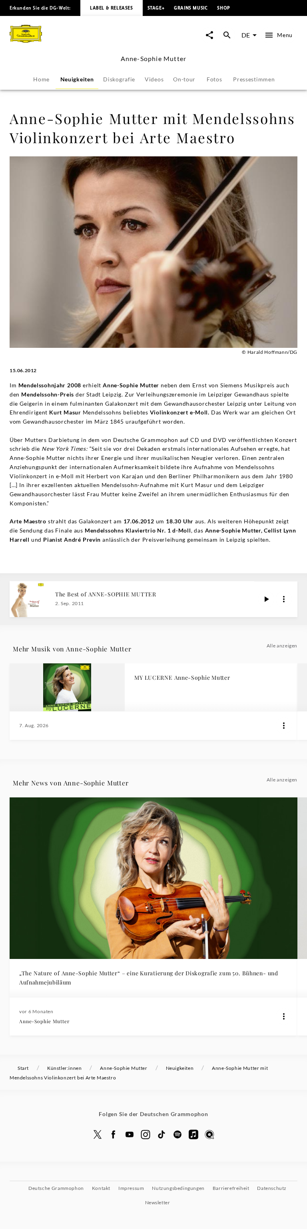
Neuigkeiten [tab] (77, 79)
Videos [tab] (154, 79)
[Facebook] (114, 1134)
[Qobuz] (209, 1134)
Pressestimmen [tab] (254, 79)
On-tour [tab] (184, 79)
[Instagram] (146, 1134)
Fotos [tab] (214, 79)
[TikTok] (161, 1134)
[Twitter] (98, 1134)
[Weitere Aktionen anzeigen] (284, 599)
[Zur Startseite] (82, 43)
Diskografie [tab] (119, 79)
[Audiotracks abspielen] (266, 599)
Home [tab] (41, 79)
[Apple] (193, 1134)
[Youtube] (130, 1134)
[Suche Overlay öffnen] (227, 35)
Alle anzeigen (282, 646)
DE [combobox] (245, 35)
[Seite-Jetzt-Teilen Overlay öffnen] (209, 35)
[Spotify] (177, 1134)
